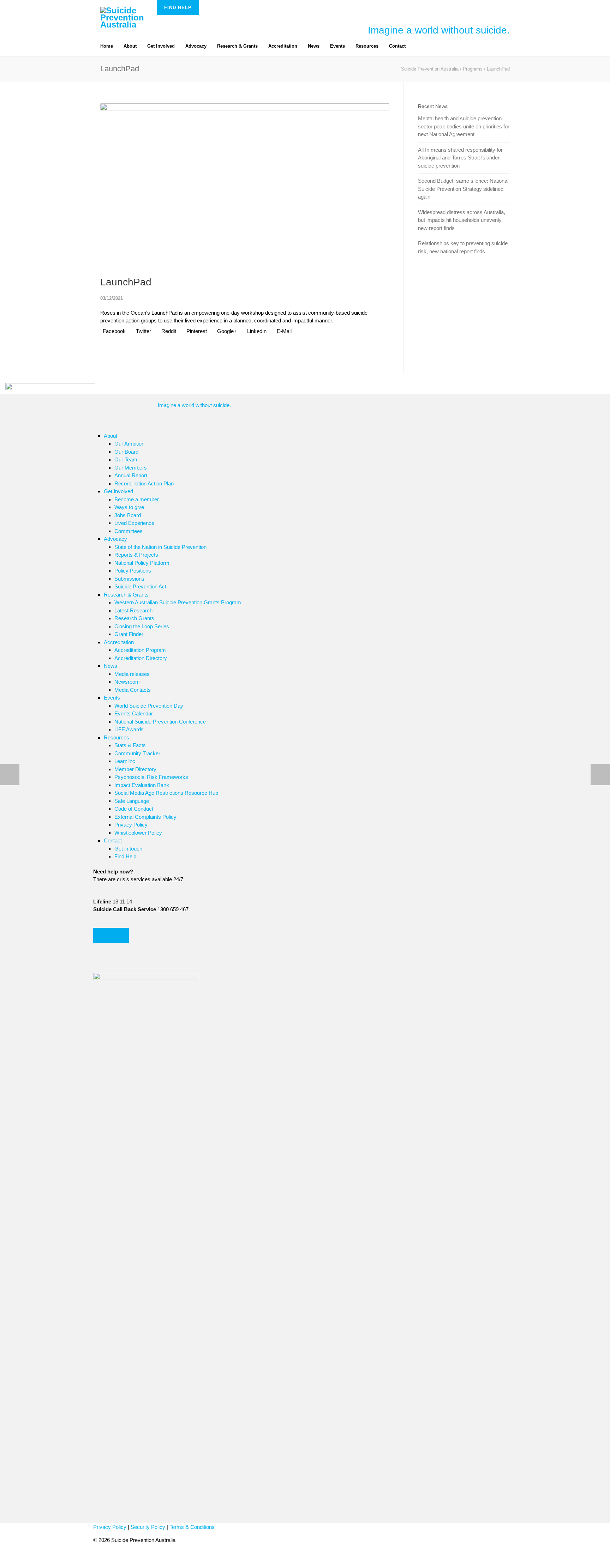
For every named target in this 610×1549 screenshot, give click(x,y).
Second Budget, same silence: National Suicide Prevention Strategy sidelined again (463, 189)
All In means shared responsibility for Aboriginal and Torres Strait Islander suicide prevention (460, 158)
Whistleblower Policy (138, 833)
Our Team (125, 459)
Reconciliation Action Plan (144, 483)
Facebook (113, 331)
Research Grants (134, 618)
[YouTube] (453, 43)
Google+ (226, 331)
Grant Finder (128, 634)
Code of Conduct (133, 809)
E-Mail (283, 331)
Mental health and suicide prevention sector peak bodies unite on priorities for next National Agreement (463, 126)
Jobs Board (127, 515)
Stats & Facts (130, 745)
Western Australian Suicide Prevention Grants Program (177, 602)
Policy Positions (132, 571)
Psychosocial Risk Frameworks (151, 777)
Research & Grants (237, 46)
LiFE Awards (129, 729)
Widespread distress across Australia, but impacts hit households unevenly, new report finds (461, 220)
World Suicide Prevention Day (148, 706)
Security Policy (148, 1527)
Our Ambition (129, 444)
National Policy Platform (141, 563)
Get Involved (161, 46)
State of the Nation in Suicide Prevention (160, 547)
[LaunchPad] (244, 184)
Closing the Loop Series (141, 626)
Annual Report (130, 475)
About (130, 46)
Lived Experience (134, 523)
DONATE (111, 935)
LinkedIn (256, 331)
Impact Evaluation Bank (141, 785)
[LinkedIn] (439, 43)
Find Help (178, 7)
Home (106, 46)
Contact (397, 46)
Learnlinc (124, 761)
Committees (128, 531)
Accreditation (282, 46)
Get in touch (128, 849)
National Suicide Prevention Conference (160, 722)
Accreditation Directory (140, 658)
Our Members (130, 468)
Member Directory (135, 769)
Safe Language (131, 801)
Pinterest (196, 331)
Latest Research (133, 610)
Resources (366, 46)
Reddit (168, 331)
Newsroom (127, 682)
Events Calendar (133, 713)
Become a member (136, 499)
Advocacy (196, 46)
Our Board (126, 452)
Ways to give (129, 507)
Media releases (132, 674)
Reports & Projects (136, 555)
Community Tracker (137, 753)
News (313, 46)
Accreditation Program (140, 650)
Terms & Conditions (192, 1527)
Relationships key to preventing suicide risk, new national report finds (463, 247)
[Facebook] (425, 43)
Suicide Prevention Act (140, 586)
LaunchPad (125, 282)
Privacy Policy (131, 825)
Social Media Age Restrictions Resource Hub (166, 793)
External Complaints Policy (145, 817)
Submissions (129, 579)
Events (337, 46)
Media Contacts (132, 690)
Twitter (142, 331)
